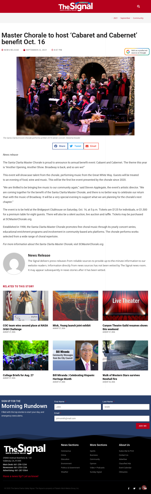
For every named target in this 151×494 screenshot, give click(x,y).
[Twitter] (134, 489)
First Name (59, 401)
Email (57, 413)
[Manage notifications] (144, 487)
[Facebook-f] (129, 489)
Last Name (108, 401)
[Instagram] (140, 489)
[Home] (110, 18)
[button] (12, 6)
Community (138, 18)
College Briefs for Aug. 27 (18, 375)
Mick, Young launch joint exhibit (72, 325)
